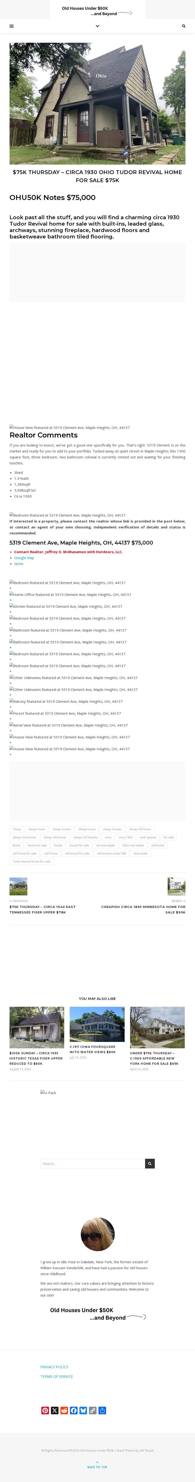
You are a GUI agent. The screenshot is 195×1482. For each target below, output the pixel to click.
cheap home (36, 829)
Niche (18, 563)
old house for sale (77, 853)
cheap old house (55, 837)
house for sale (79, 845)
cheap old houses (85, 837)
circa (108, 837)
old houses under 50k (111, 853)
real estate (140, 853)
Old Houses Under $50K (97, 1450)
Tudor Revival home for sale (31, 862)
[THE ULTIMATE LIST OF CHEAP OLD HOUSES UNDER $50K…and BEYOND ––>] (97, 11)
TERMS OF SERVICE (56, 1376)
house (58, 845)
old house (51, 853)
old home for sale (25, 853)
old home (157, 845)
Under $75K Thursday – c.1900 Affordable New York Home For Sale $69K (154, 1058)
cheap (17, 829)
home (16, 845)
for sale (169, 837)
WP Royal (146, 1450)
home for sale (37, 845)
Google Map (24, 557)
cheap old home (140, 829)
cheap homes (62, 829)
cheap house (87, 829)
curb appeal (148, 837)
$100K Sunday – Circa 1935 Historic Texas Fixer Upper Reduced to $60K (36, 1058)
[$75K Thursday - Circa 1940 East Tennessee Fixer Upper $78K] (18, 886)
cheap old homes (24, 837)
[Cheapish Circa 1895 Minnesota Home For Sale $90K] (176, 886)
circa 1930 (125, 837)
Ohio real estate (133, 845)
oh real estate (105, 845)
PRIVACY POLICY (54, 1366)
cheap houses (112, 829)
